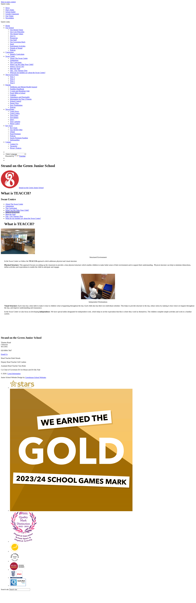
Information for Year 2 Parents (21, 99)
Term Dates (14, 115)
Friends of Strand (16, 48)
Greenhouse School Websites (35, 377)
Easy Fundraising (16, 105)
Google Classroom (12, 14)
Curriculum (9, 52)
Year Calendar (15, 122)
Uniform (13, 95)
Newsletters (9, 18)
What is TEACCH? (17, 66)
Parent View (14, 103)
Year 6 (12, 83)
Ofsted (12, 132)
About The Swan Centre (19, 58)
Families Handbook (17, 89)
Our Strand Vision (16, 30)
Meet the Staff (15, 68)
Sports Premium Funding (19, 138)
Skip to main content (8, 2)
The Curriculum (15, 62)
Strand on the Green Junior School (31, 188)
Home (7, 26)
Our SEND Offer (16, 130)
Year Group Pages (11, 75)
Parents (8, 85)
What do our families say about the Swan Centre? (27, 73)
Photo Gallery (15, 124)
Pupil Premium (15, 134)
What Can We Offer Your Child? (21, 64)
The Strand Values (16, 34)
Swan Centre (10, 56)
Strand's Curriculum (17, 54)
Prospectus (14, 38)
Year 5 (12, 81)
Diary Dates (9, 10)
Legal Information (14, 374)
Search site (5, 589)
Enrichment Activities (17, 46)
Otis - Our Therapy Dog (18, 71)
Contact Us (14, 144)
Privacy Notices (15, 148)
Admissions (14, 60)
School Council (15, 101)
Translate (22, 156)
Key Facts (9, 126)
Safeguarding (15, 140)
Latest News (14, 111)
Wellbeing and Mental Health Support (23, 87)
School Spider (10, 12)
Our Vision (9, 16)
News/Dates (9, 109)
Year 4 (12, 79)
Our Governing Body (17, 42)
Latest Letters (15, 113)
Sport (12, 44)
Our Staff (13, 40)
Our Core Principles (17, 32)
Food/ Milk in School (17, 93)
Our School (9, 28)
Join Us (12, 36)
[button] (10, 21)
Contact (8, 142)
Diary (12, 120)
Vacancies (13, 146)
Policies (13, 50)
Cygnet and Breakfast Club (19, 91)
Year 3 (12, 77)
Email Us (4, 354)
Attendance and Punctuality (20, 97)
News (7, 8)
